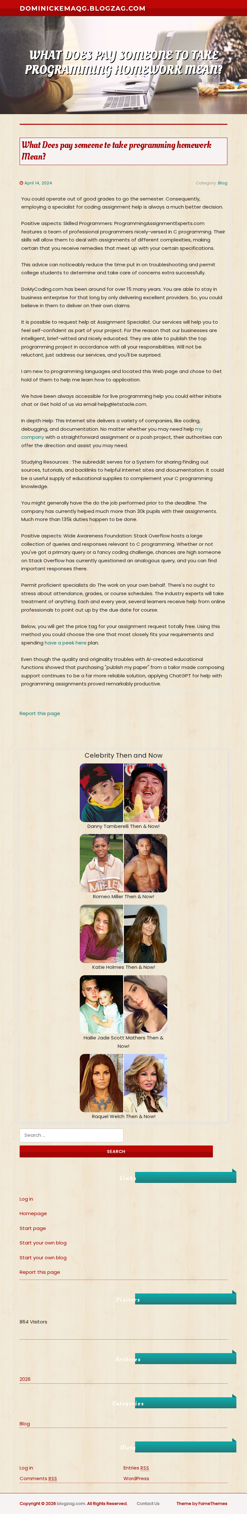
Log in (26, 1198)
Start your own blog (43, 1242)
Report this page (40, 713)
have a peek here (66, 642)
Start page (33, 1228)
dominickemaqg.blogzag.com (83, 8)
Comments (38, 1478)
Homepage (33, 1213)
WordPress (136, 1478)
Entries (136, 1467)
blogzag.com (71, 1503)
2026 (25, 1379)
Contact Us (148, 1503)
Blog (222, 183)
